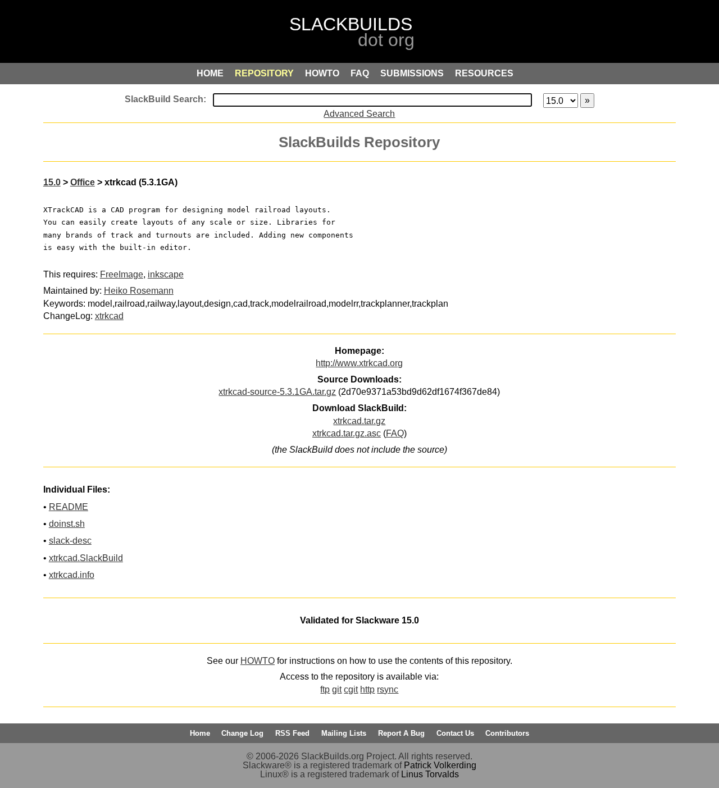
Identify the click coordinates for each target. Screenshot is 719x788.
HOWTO (257, 661)
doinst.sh (67, 524)
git (337, 689)
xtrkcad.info (71, 575)
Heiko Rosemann (139, 290)
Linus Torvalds (430, 774)
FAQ (395, 433)
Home (200, 733)
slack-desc (70, 540)
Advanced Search (359, 114)
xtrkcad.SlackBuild (86, 558)
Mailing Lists (343, 733)
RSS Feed (292, 733)
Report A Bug (401, 733)
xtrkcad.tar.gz (359, 421)
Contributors (507, 733)
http (367, 689)
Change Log (242, 733)
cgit (351, 689)
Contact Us (455, 733)
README (68, 507)
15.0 (52, 182)
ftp (325, 689)
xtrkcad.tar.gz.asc (346, 433)
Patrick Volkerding (440, 765)
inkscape (166, 274)
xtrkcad (109, 316)
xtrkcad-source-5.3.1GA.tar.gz (277, 392)
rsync (387, 689)
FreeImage (121, 274)
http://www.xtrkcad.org (359, 363)
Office (82, 182)
